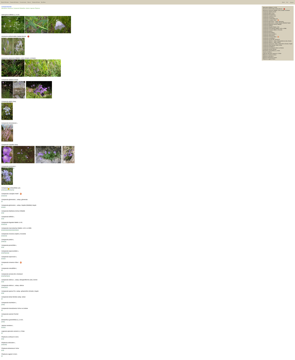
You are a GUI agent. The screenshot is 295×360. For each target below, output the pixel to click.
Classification (23, 2)
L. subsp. (273, 21)
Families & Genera (14, 2)
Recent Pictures (5, 2)
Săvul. (271, 36)
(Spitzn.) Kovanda (272, 29)
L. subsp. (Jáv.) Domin (277, 41)
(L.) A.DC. (270, 7)
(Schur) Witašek (272, 24)
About (283, 2)
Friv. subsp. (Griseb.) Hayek (277, 43)
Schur (270, 57)
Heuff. (271, 20)
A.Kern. (270, 54)
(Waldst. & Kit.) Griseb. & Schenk (276, 10)
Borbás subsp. (272, 45)
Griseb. (269, 11)
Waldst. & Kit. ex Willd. (275, 28)
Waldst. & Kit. (271, 27)
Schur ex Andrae (273, 47)
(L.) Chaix (272, 53)
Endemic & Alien (36, 2)
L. (269, 14)
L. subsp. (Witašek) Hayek (276, 23)
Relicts (29, 2)
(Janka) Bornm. (274, 8)
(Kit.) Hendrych (271, 39)
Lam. (270, 18)
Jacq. (269, 13)
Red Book (43, 2)
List (287, 2)
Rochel (269, 49)
